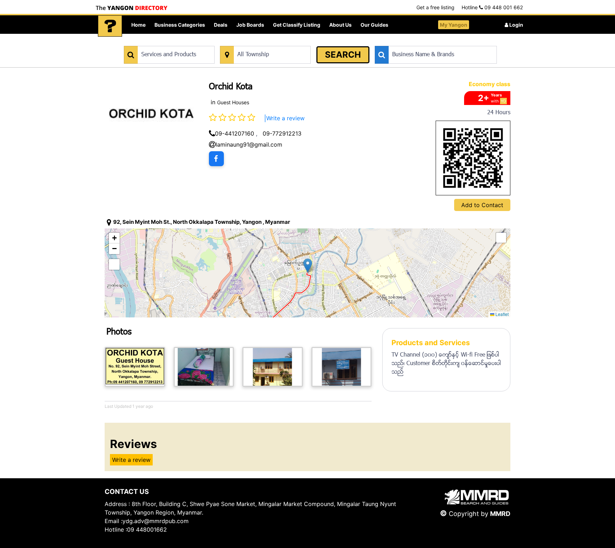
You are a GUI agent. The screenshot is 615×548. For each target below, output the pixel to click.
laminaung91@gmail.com (249, 144)
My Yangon (453, 25)
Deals (220, 25)
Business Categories (179, 25)
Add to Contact (482, 205)
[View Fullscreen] (114, 264)
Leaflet (501, 314)
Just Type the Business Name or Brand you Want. (428, 42)
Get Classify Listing (296, 25)
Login (515, 25)
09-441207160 (234, 133)
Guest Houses (233, 102)
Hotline (492, 7)
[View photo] (135, 367)
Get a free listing (435, 7)
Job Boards (250, 25)
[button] (307, 265)
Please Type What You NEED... (157, 42)
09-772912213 (282, 133)
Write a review (285, 118)
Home (138, 25)
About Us (340, 25)
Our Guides (374, 25)
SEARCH (343, 54)
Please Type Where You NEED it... (256, 42)
